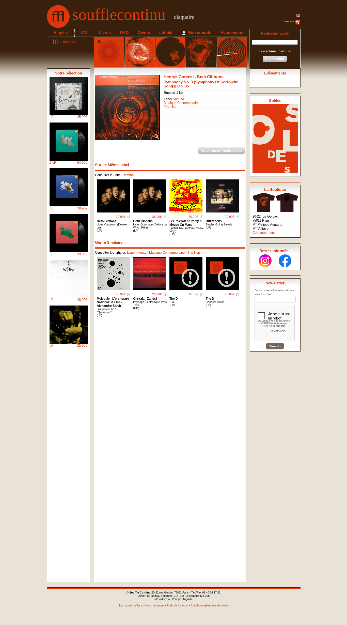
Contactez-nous (264, 233)
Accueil (68, 42)
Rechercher (274, 59)
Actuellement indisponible (221, 150)
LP (68, 117)
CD (84, 33)
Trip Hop (170, 107)
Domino (178, 99)
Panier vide (289, 21)
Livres (105, 33)
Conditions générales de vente (209, 605)
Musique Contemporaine (181, 103)
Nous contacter (154, 605)
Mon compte (198, 33)
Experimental (136, 252)
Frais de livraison (177, 605)
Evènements (232, 33)
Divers (144, 33)
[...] (255, 79)
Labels (165, 33)
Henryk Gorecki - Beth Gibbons (194, 77)
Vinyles (61, 33)
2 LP (68, 162)
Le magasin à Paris (131, 605)
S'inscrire (275, 346)
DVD (124, 33)
